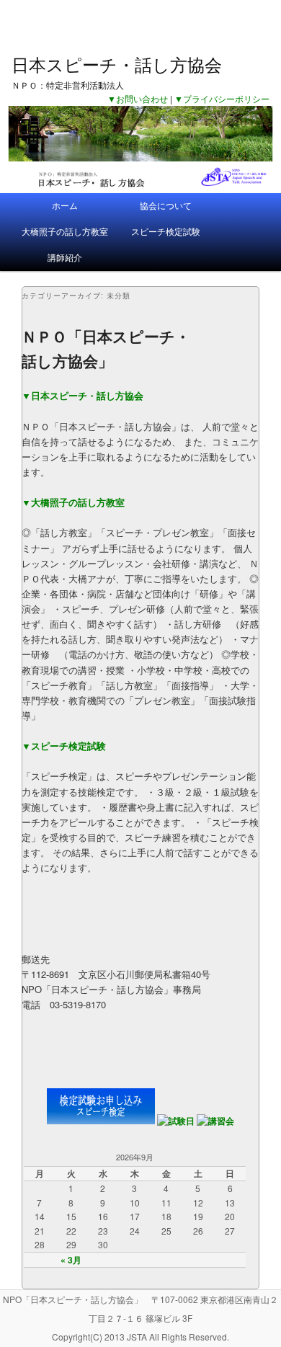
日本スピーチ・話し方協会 (117, 63)
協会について (166, 205)
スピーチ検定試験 (165, 231)
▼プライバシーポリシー (221, 98)
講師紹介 (65, 257)
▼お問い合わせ (137, 98)
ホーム (65, 205)
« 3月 (71, 1259)
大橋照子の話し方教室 (65, 231)
